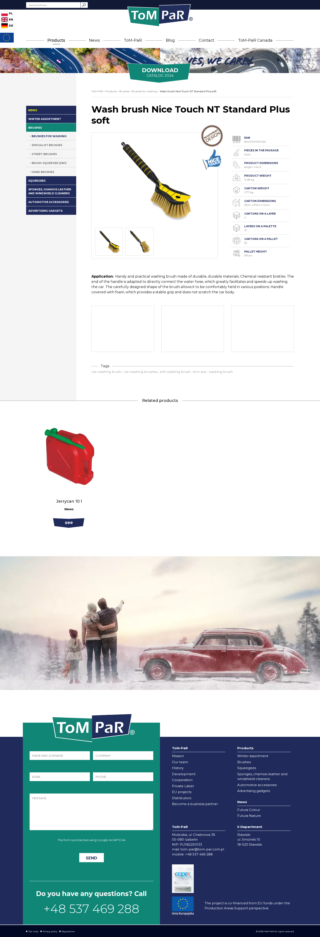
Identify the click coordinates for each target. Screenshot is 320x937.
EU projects (181, 792)
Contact (206, 40)
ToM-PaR (133, 40)
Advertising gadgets (45, 210)
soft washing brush (175, 372)
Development (183, 774)
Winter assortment (44, 119)
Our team (180, 762)
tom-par (200, 372)
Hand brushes (43, 172)
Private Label (183, 786)
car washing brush (106, 372)
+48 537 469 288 (91, 908)
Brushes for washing (49, 136)
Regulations (68, 931)
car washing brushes (140, 372)
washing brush (221, 372)
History (178, 768)
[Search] (84, 5)
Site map (33, 931)
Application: (102, 276)
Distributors (181, 798)
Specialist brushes (47, 145)
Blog (170, 40)
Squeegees (36, 180)
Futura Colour (248, 810)
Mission (178, 756)
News (94, 40)
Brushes (35, 127)
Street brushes (44, 154)
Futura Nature (249, 816)
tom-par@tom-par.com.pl (202, 849)
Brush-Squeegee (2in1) (49, 163)
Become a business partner (195, 804)
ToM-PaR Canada (255, 40)
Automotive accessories (48, 202)
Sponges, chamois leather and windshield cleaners (49, 191)
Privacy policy (50, 931)
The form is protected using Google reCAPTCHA (91, 840)
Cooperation (182, 780)
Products (56, 40)
